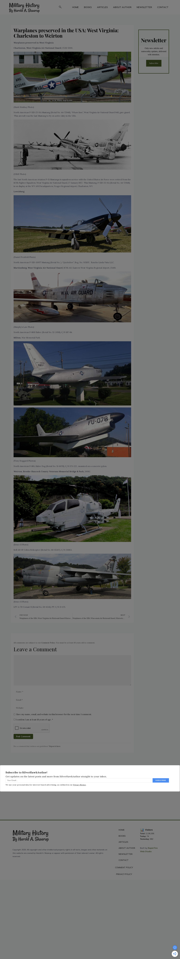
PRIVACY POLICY (124, 874)
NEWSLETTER (144, 7)
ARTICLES (102, 7)
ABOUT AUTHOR (122, 7)
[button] (60, 7)
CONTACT (162, 7)
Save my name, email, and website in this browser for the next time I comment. (54, 714)
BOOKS (88, 7)
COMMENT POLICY (124, 867)
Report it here (54, 746)
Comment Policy (48, 643)
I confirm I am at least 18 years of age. (34, 719)
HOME (75, 7)
